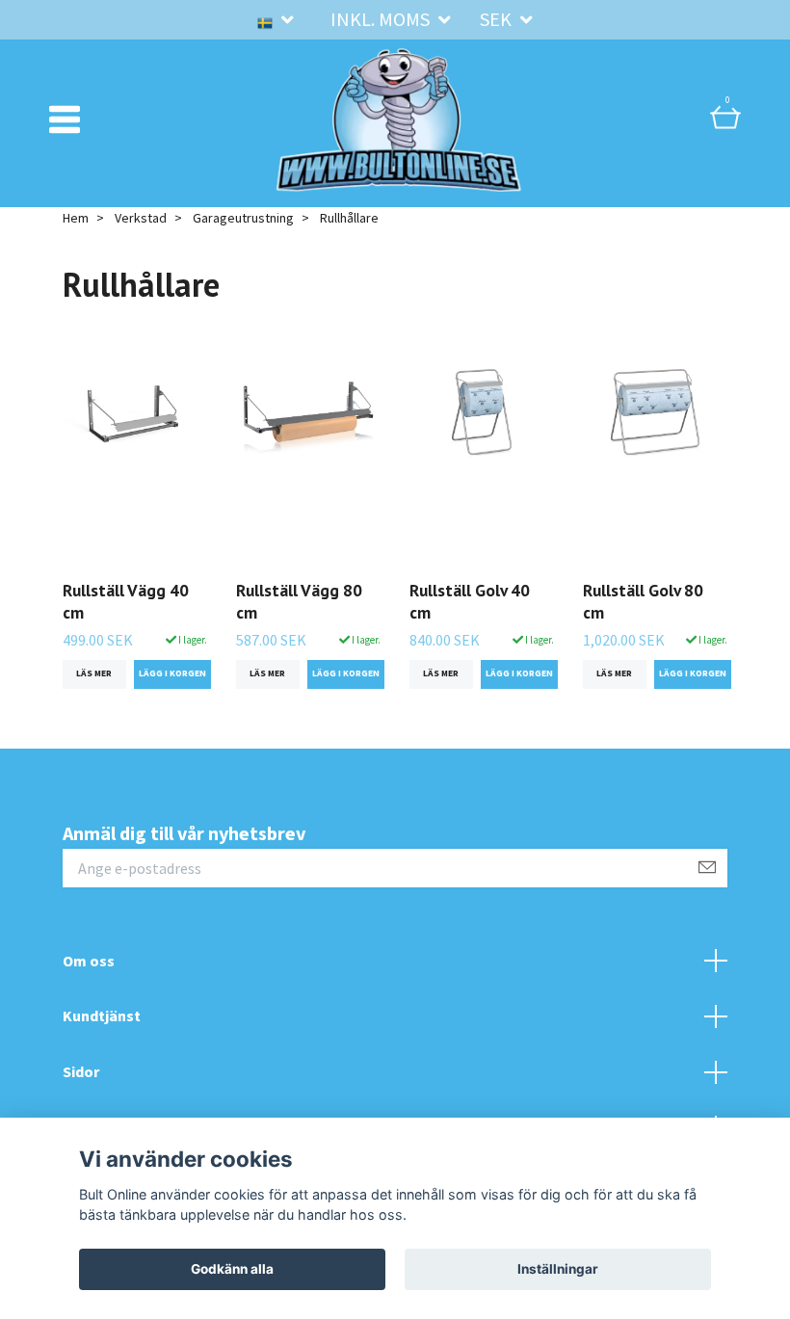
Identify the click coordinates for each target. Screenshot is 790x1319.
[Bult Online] (399, 119)
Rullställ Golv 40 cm (469, 601)
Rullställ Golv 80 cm (643, 601)
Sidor (81, 1071)
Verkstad (141, 217)
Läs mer (94, 673)
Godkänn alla (232, 1269)
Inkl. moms (382, 19)
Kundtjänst (102, 1015)
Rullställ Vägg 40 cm (126, 601)
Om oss (89, 960)
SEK (497, 19)
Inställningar (557, 1269)
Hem (76, 217)
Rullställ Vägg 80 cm (299, 601)
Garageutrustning (243, 217)
